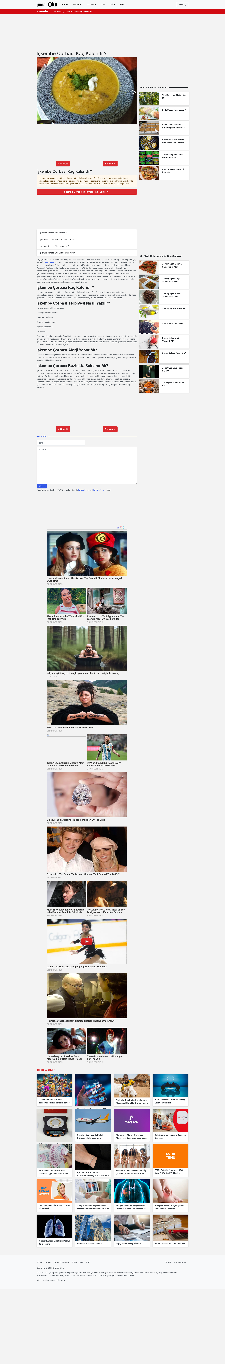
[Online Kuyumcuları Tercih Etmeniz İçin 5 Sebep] (54, 1125)
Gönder (42, 486)
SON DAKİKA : (43, 11)
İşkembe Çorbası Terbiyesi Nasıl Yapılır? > (87, 191)
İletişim (48, 1262)
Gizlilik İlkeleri (77, 1262)
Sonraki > (110, 163)
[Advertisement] (112, 32)
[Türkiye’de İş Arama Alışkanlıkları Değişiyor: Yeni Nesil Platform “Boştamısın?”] (93, 1090)
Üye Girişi (182, 5)
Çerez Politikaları (61, 1262)
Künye (39, 1262)
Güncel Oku (58, 1268)
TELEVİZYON (90, 5)
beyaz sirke (49, 262)
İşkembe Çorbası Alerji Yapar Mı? (54, 246)
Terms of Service (99, 490)
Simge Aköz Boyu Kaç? (62, 13)
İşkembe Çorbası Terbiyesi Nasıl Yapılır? (57, 239)
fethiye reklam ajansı (46, 1280)
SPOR (102, 5)
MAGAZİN (77, 5)
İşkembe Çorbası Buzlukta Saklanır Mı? (57, 253)
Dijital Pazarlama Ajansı (175, 1262)
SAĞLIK (112, 5)
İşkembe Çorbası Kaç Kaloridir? (53, 233)
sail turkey (60, 1280)
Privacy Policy (83, 490)
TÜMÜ (122, 5)
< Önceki (63, 163)
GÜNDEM (64, 5)
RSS (88, 1262)
